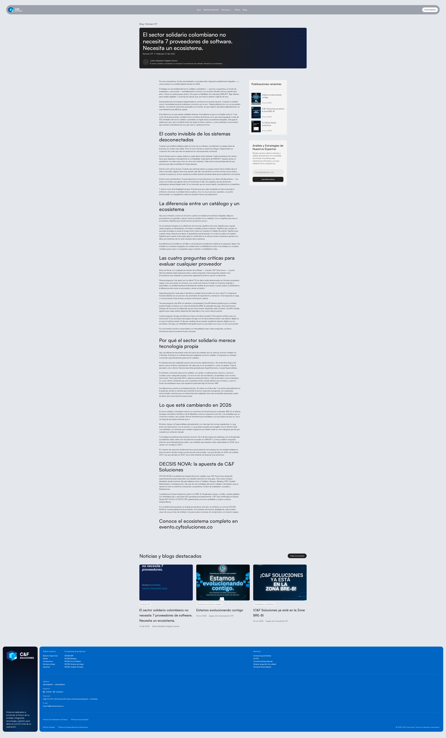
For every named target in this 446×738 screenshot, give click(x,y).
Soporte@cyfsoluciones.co (53, 706)
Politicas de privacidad (79, 719)
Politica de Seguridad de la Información (73, 727)
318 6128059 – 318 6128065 (54, 684)
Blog (141, 24)
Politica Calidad (49, 727)
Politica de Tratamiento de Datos (55, 719)
